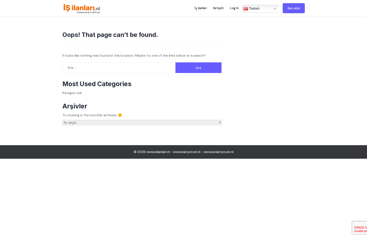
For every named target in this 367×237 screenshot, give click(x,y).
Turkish (253, 8)
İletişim (218, 8)
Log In (234, 8)
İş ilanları (201, 8)
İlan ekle (294, 8)
